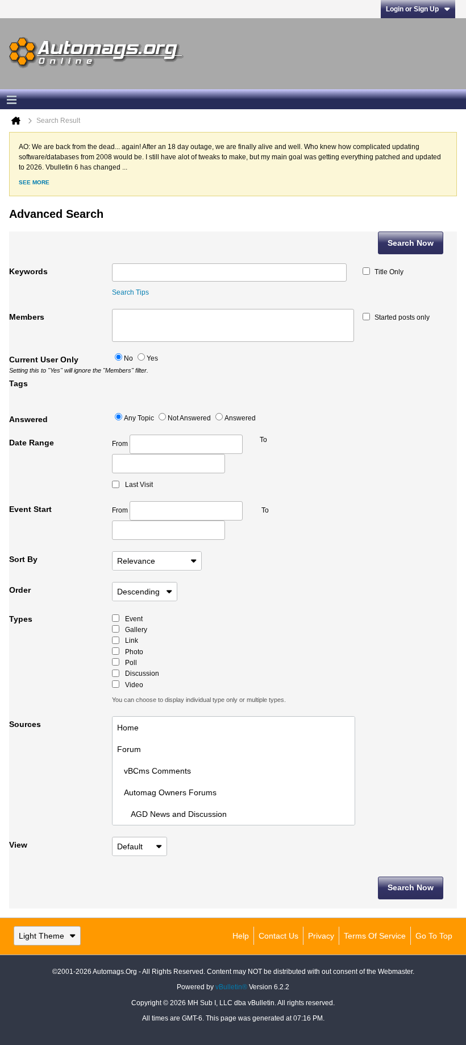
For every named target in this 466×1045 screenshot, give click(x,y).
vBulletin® (231, 987)
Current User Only (60, 364)
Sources (25, 724)
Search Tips (130, 292)
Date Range (31, 442)
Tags (18, 383)
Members (26, 316)
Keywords (28, 271)
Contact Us (278, 935)
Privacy (321, 935)
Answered (28, 419)
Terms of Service (375, 935)
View (18, 844)
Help (240, 935)
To (265, 510)
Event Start (30, 509)
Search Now (411, 242)
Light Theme (41, 935)
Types (20, 618)
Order (20, 589)
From (121, 444)
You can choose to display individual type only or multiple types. (199, 699)
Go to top (433, 935)
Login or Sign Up (412, 9)
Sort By (23, 559)
